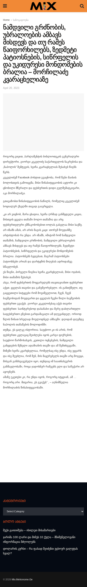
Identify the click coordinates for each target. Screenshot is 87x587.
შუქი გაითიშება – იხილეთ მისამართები (29, 530)
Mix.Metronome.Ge (22, 579)
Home (6, 20)
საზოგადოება (21, 20)
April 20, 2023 (11, 87)
